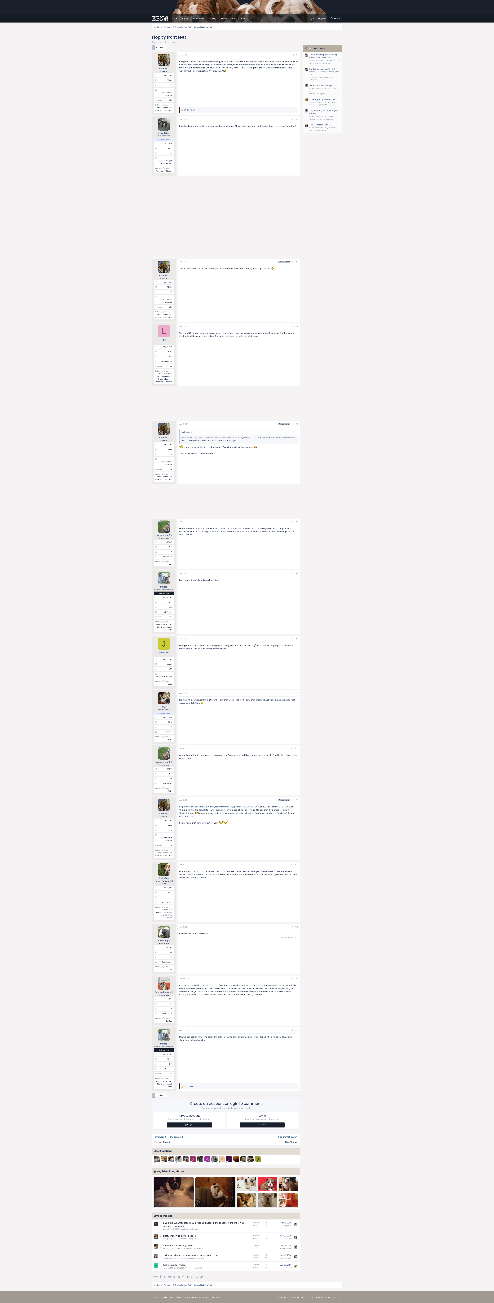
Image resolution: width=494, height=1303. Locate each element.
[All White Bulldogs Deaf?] (246, 1184)
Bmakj (165, 1239)
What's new (198, 18)
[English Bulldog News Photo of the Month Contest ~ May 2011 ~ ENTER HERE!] (267, 1200)
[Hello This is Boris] (267, 1184)
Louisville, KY (167, 902)
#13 (296, 927)
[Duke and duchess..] (215, 1192)
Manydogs (287, 1225)
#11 (296, 800)
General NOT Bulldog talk (319, 63)
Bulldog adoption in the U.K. (322, 69)
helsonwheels (286, 1258)
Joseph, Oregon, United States (165, 162)
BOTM (232, 18)
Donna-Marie (286, 1248)
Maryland (168, 732)
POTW (224, 18)
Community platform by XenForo (175, 1297)
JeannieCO (158, 42)
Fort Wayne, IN (166, 1013)
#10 (296, 748)
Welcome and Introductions (321, 119)
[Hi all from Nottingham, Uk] (288, 1184)
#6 (296, 522)
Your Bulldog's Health (189, 1229)
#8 (296, 639)
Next (161, 47)
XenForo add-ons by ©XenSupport (212, 1297)
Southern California (164, 676)
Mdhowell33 (168, 1268)
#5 (296, 424)
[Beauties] (174, 1192)
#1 (297, 55)
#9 (296, 693)
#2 (296, 119)
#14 (296, 978)
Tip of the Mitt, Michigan (166, 94)
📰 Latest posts (317, 48)
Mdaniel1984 (168, 1258)
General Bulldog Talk (188, 1239)
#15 (296, 1030)
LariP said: (186, 432)
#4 (296, 326)
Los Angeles (167, 962)
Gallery (212, 18)
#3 (296, 262)
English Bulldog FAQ (194, 1248)
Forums (184, 18)
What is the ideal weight (321, 85)
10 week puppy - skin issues (322, 99)
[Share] (293, 55)
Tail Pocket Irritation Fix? (320, 124)
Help (329, 1297)
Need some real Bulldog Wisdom (179, 1245)
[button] (190, 18)
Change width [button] (282, 1297)
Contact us (294, 1297)
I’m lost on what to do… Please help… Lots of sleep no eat (191, 1255)
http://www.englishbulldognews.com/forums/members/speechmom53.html (216, 806)
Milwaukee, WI (166, 361)
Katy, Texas (167, 612)
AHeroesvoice (169, 1248)
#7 (296, 573)
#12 (296, 864)
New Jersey (167, 557)
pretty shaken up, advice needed (179, 1235)
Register (190, 1125)
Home (174, 18)
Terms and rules (307, 1297)
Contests (243, 18)
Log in (263, 1125)
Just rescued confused (174, 1264)
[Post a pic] (288, 1200)
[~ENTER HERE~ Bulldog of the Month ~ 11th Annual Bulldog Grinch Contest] (246, 1200)
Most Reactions (163, 1151)
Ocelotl (166, 1229)
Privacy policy (320, 1297)
